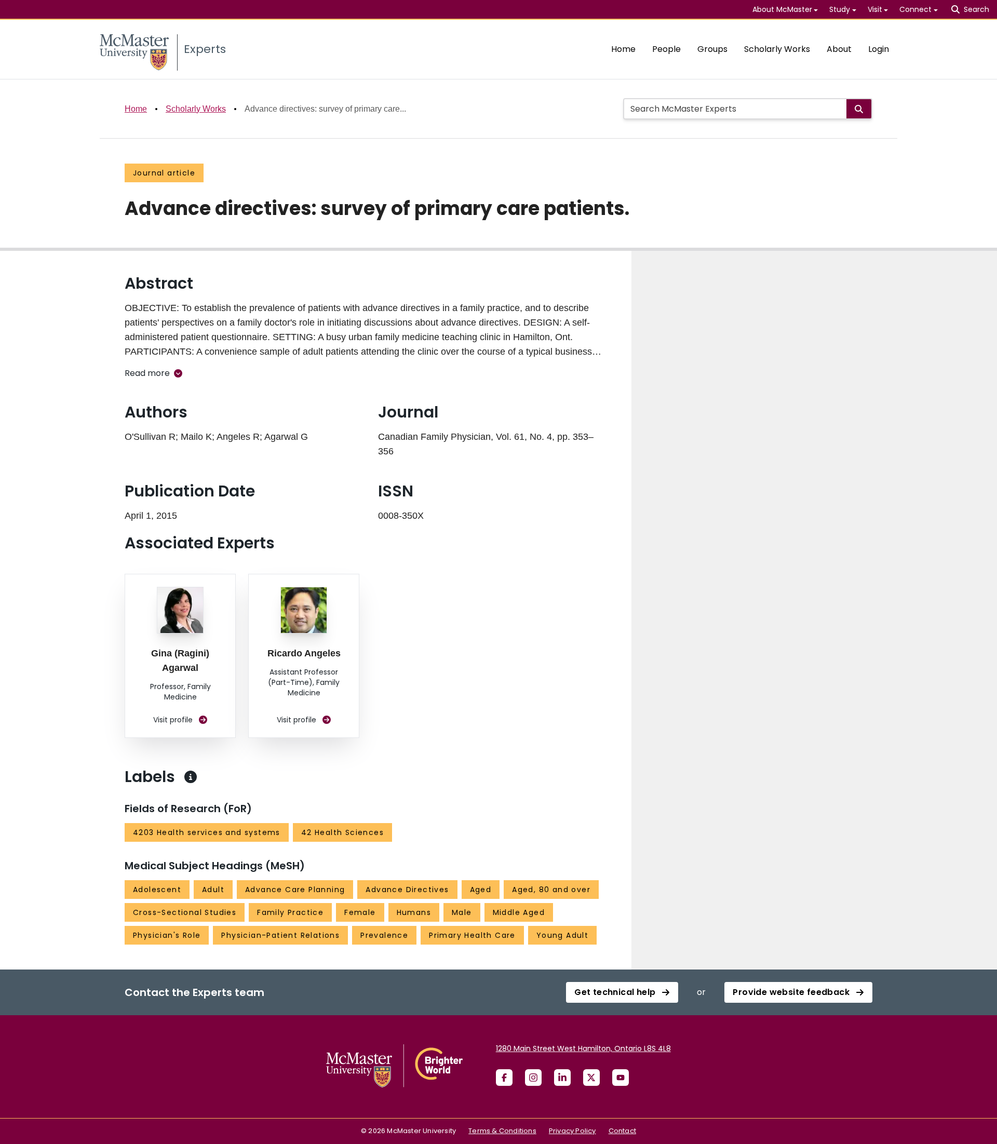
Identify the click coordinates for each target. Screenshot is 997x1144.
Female (359, 912)
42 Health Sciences (342, 832)
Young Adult (562, 935)
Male (462, 912)
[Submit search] (858, 108)
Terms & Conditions (502, 1131)
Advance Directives (407, 889)
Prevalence (384, 935)
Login (878, 49)
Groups (712, 49)
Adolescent (157, 889)
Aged (481, 889)
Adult (213, 889)
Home (623, 49)
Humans (414, 912)
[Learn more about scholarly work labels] (190, 777)
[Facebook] (504, 1077)
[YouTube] (620, 1077)
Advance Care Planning (295, 889)
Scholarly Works (777, 49)
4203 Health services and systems (206, 832)
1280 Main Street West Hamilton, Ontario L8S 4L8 (583, 1048)
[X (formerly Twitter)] (591, 1077)
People (666, 49)
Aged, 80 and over (551, 889)
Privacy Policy (572, 1131)
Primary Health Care (472, 935)
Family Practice (290, 912)
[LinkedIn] (562, 1077)
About (839, 49)
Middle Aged (519, 912)
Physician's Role (166, 935)
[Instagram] (533, 1077)
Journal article (164, 173)
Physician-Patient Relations (280, 935)
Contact (622, 1131)
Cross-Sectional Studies (184, 912)
